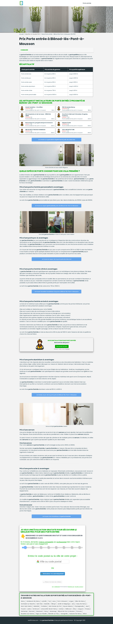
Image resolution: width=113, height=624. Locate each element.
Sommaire (24, 50)
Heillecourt (68, 609)
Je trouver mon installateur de (56, 516)
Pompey (87, 609)
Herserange (53, 611)
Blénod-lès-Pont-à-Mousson (66, 611)
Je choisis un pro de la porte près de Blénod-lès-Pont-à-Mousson (56, 395)
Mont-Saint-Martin (26, 606)
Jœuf (87, 606)
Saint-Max (39, 604)
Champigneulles (79, 606)
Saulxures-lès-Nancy (75, 613)
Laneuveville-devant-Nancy (49, 609)
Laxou (54, 601)
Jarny (73, 604)
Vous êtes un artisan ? (79, 586)
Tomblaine (44, 606)
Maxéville (46, 604)
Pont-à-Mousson (62, 601)
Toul (49, 601)
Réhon (85, 613)
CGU (53, 586)
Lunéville (44, 601)
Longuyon (80, 609)
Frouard (23, 609)
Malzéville (36, 606)
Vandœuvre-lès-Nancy (33, 601)
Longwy (71, 601)
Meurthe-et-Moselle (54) (32, 34)
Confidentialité (57, 586)
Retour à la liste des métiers (53, 582)
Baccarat (31, 611)
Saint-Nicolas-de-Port (55, 606)
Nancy (23, 601)
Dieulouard (39, 611)
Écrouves (79, 611)
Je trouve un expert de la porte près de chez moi (56, 259)
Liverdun (61, 609)
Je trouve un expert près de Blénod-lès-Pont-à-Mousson (56, 206)
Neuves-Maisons (68, 606)
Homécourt (36, 609)
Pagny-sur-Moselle (41, 613)
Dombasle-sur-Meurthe (28, 604)
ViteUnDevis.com (71, 586)
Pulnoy (46, 611)
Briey (74, 609)
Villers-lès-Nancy (80, 601)
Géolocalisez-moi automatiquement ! (53, 573)
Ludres (29, 609)
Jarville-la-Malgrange (63, 604)
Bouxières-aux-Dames (27, 613)
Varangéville (64, 613)
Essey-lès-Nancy (81, 604)
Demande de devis (61, 346)
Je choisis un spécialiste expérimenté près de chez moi (56, 140)
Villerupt (53, 604)
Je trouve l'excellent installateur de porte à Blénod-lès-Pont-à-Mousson (56, 291)
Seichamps (24, 611)
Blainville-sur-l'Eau (53, 613)
